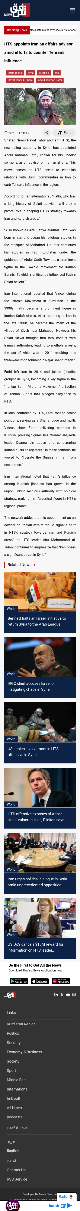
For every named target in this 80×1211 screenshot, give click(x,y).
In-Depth (14, 1098)
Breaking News (17, 30)
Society (13, 1061)
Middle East (17, 1080)
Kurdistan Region (21, 1024)
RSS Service (17, 1179)
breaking (44, 72)
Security (14, 1042)
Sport (11, 1070)
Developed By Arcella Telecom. (40, 1194)
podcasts (14, 1117)
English (13, 1151)
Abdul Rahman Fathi (50, 80)
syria (31, 72)
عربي (11, 1142)
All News (14, 1108)
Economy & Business (24, 1052)
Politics (13, 1033)
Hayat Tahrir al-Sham (20, 80)
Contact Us (16, 1170)
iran (56, 72)
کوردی (11, 1160)
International (15, 72)
